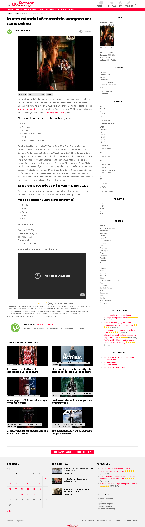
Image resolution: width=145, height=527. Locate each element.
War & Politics (105, 300)
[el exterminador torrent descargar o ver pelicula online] (27, 419)
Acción (56, 424)
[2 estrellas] (41, 303)
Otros (38, 424)
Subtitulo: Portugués (108, 85)
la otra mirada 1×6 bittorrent (22, 311)
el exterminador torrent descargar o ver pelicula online (27, 432)
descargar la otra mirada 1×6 (77, 306)
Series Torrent (84, 452)
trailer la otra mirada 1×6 (75, 314)
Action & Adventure (107, 228)
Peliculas (78, 393)
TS (101, 179)
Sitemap (91, 521)
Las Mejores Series (47, 9)
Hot (120, 6)
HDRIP (69, 393)
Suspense (88, 393)
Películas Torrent (62, 452)
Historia (103, 268)
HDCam (103, 134)
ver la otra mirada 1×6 (27, 109)
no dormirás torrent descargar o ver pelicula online (72, 401)
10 (10, 489)
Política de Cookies (104, 521)
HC (101, 132)
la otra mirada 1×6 (70, 309)
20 (28, 494)
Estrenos (103, 256)
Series (31, 365)
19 (22, 494)
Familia (103, 258)
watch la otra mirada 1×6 (44, 316)
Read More (68, 474)
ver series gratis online (54, 112)
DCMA (135, 521)
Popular (112, 6)
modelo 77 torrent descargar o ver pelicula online (78, 469)
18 (16, 494)
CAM (102, 127)
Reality (102, 283)
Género (61, 9)
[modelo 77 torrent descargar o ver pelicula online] (57, 471)
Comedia (12, 424)
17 (10, 494)
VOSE (102, 87)
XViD (102, 213)
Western (103, 303)
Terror (56, 396)
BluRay (102, 116)
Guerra (102, 266)
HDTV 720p (79, 363)
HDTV (24, 365)
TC (101, 177)
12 (22, 489)
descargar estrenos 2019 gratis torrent (119, 357)
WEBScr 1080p (107, 191)
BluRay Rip (106, 120)
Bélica (102, 236)
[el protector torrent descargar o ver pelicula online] (57, 491)
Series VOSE (106, 94)
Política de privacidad (123, 521)
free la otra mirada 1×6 (49, 309)
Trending (129, 6)
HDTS (102, 153)
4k (101, 111)
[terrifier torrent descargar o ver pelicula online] (57, 481)
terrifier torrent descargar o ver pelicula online (77, 480)
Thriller (102, 298)
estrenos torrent (110, 362)
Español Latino (106, 75)
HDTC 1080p (106, 149)
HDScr (102, 139)
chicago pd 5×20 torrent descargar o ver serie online (27, 401)
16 (46, 489)
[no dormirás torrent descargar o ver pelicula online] (72, 389)
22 (40, 494)
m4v (101, 211)
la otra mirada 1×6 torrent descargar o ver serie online (22, 371)
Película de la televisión (109, 281)
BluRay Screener (108, 123)
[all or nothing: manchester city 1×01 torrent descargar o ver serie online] (72, 358)
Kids (102, 271)
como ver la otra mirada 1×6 (47, 306)
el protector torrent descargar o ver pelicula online (77, 490)
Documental (58, 363)
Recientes (101, 6)
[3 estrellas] (43, 303)
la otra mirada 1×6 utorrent (48, 314)
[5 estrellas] (47, 303)
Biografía (103, 238)
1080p (102, 109)
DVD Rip (103, 129)
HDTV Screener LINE (109, 170)
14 (34, 489)
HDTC (102, 142)
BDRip (102, 114)
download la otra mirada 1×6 (22, 309)
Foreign (103, 263)
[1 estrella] (39, 303)
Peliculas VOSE (108, 91)
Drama (20, 424)
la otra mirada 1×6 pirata (20, 314)
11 (16, 489)
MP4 (102, 208)
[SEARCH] (136, 4)
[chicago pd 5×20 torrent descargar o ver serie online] (27, 389)
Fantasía (29, 424)
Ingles (102, 77)
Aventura (103, 233)
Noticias (72, 9)
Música (103, 276)
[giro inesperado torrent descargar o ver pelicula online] (72, 419)
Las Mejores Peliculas (26, 9)
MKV (87, 363)
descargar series (110, 365)
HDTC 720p (106, 146)
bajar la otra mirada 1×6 (20, 306)
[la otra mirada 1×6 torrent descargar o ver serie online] (27, 358)
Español (16, 365)
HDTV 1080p (106, 167)
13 (28, 489)
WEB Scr (103, 187)
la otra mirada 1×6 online (76, 311)
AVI (9, 365)
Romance (103, 285)
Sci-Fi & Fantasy (106, 288)
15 (40, 489)
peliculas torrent (110, 360)
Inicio (11, 9)
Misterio (103, 273)
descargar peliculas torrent (114, 367)
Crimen (102, 246)
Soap (102, 290)
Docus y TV (104, 251)
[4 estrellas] (45, 303)
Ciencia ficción (105, 241)
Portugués (104, 80)
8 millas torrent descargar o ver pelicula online (118, 484)
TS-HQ (104, 183)
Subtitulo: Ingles (106, 82)
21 (34, 494)
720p (102, 106)
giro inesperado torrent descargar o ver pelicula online (72, 432)
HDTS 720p (106, 157)
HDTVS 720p (106, 173)
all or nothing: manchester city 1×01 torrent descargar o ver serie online (72, 371)
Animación (104, 231)
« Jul (9, 511)
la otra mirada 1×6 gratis (50, 311)
